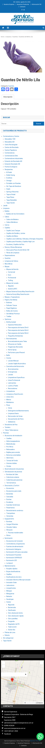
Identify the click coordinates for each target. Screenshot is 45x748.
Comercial (11, 272)
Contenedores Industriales (14, 158)
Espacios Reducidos (15, 325)
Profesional (12, 278)
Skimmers (9, 458)
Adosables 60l (9, 142)
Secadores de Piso (11, 424)
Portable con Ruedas (13, 183)
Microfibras (8, 264)
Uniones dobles (11, 463)
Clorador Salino (11, 527)
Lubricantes (12, 383)
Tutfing (10, 280)
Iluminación (9, 538)
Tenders (7, 427)
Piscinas (6, 433)
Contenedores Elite (11, 156)
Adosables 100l (10, 139)
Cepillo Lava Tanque (13, 230)
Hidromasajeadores (13, 441)
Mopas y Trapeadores (12, 297)
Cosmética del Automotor (15, 366)
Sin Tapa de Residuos (13, 186)
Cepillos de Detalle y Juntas (15, 233)
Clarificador (12, 610)
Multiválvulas (10, 444)
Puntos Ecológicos (11, 167)
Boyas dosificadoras (13, 571)
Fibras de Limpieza (12, 253)
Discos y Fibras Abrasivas (13, 247)
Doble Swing (10, 175)
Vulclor (8, 602)
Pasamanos (10, 508)
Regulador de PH (13, 624)
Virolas (8, 466)
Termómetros (11, 483)
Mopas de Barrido (12, 269)
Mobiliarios (10, 402)
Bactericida (12, 607)
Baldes (7, 211)
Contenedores (10, 153)
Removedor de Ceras (15, 416)
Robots (7, 635)
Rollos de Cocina (12, 311)
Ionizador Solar (11, 582)
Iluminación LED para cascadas (17, 552)
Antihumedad (11, 322)
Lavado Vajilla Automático (17, 363)
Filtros (8, 535)
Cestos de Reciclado (12, 147)
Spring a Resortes (12, 192)
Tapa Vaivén (10, 203)
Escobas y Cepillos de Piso (15, 244)
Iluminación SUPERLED (14, 557)
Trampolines (10, 513)
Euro (9, 275)
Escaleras (9, 502)
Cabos (7, 217)
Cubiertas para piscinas (14, 480)
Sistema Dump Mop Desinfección (17, 294)
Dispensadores (10, 255)
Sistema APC (12, 289)
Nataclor (9, 596)
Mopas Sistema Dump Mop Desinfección (20, 291)
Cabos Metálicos (12, 222)
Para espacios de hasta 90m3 (18, 333)
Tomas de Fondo (12, 460)
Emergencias (12, 372)
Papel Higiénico (11, 308)
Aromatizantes (11, 338)
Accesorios (10, 488)
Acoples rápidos (11, 569)
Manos (8, 399)
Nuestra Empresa (9, 4)
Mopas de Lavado (12, 283)
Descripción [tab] (7, 97)
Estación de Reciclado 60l (13, 161)
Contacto (22, 6)
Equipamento (9, 519)
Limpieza (8, 37)
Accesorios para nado (13, 491)
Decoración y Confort (12, 485)
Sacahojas (10, 599)
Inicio (2, 37)
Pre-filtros (9, 447)
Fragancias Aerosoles (15, 347)
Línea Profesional (14, 380)
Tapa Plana (10, 197)
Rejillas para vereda (13, 452)
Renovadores (12, 388)
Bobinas (9, 302)
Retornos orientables (13, 455)
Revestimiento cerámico (14, 510)
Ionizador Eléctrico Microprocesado (18, 580)
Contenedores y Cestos (11, 136)
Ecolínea (9, 178)
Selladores (11, 422)
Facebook (7, 734)
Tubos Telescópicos (11, 430)
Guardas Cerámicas (13, 505)
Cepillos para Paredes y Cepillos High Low (20, 241)
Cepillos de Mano (12, 236)
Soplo (8, 189)
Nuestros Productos (23, 4)
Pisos (8, 405)
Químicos (8, 319)
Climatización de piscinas (13, 472)
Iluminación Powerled (13, 555)
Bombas (9, 521)
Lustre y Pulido (13, 386)
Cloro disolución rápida (15, 616)
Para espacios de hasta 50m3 (18, 330)
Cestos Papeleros (11, 150)
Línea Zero (10, 397)
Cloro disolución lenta (15, 613)
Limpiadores (10, 391)
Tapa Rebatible (11, 200)
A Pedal (9, 172)
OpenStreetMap (30, 703)
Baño (8, 355)
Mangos (9, 591)
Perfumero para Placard (16, 352)
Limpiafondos (11, 588)
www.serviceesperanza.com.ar (14, 728)
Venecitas (9, 516)
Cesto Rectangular (11, 144)
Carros (7, 225)
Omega (8, 180)
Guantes (15, 37)
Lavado (10, 374)
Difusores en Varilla (14, 344)
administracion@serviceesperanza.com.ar (18, 723)
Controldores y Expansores (15, 544)
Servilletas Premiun (13, 314)
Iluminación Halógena (13, 549)
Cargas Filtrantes (12, 524)
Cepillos (7, 228)
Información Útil (36, 4)
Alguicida (11, 605)
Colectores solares (12, 477)
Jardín (5, 205)
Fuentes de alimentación (14, 546)
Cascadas (9, 497)
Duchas (8, 499)
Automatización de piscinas (14, 469)
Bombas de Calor (12, 474)
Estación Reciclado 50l (12, 164)
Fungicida (11, 621)
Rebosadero (10, 449)
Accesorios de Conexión (14, 541)
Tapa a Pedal (10, 194)
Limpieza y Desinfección (14, 394)
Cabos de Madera (12, 219)
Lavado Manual (13, 361)
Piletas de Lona (10, 632)
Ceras (10, 408)
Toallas (8, 316)
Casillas (9, 438)
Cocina (8, 358)
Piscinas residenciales (15, 533)
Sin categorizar (8, 638)
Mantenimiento (10, 566)
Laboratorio (10, 585)
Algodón (11, 286)
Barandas (9, 494)
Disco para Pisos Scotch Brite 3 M (17, 250)
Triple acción (12, 627)
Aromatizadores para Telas (17, 341)
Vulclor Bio (11, 630)
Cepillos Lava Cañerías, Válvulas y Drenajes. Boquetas (24, 239)
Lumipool (9, 563)
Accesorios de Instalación (13, 435)
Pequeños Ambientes (15, 336)
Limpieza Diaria (13, 413)
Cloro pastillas (13, 618)
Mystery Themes (35, 741)
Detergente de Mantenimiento (18, 411)
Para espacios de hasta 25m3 (18, 327)
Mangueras (10, 593)
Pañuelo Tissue (11, 305)
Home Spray (12, 350)
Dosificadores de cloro (14, 577)
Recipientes (9, 169)
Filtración (9, 530)
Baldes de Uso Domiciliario (15, 214)
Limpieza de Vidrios (11, 261)
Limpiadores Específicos (16, 377)
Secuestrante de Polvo (16, 419)
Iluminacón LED (11, 560)
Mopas (7, 266)
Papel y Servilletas (11, 300)
